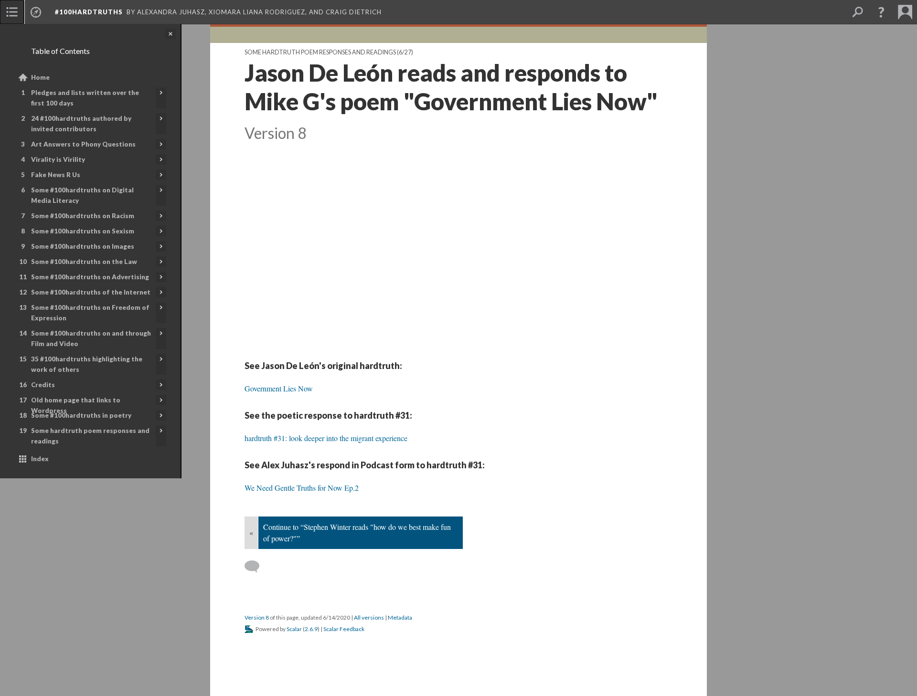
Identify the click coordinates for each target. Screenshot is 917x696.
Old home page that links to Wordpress (75, 405)
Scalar (294, 629)
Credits (43, 385)
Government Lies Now (279, 388)
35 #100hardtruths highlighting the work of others (86, 364)
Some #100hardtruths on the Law (84, 261)
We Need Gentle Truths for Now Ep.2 (302, 488)
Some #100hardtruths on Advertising (90, 277)
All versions (369, 617)
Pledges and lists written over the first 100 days (85, 98)
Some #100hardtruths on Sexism (82, 231)
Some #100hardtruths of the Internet (90, 292)
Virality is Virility (58, 159)
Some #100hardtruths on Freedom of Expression (90, 313)
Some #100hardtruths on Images (82, 246)
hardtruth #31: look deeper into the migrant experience (326, 438)
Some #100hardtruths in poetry (81, 415)
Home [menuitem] (40, 77)
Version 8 (257, 617)
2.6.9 (311, 629)
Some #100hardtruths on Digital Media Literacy (82, 195)
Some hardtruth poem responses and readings (90, 436)
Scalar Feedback (343, 629)
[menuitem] (12, 12)
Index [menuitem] (40, 459)
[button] (881, 12)
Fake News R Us (55, 175)
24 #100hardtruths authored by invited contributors (81, 124)
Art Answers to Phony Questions (83, 144)
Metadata (400, 617)
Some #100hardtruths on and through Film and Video (91, 338)
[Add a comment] (256, 566)
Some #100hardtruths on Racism (82, 216)
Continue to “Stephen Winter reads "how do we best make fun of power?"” (357, 532)
